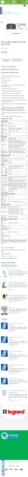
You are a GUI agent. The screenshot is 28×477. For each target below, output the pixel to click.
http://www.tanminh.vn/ (11, 256)
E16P (10, 307)
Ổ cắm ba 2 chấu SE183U (15, 270)
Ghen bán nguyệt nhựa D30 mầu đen (17, 295)
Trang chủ (3, 12)
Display (9, 12)
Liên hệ (19, 3)
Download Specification (6, 80)
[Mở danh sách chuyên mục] (26, 1)
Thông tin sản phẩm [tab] (8, 66)
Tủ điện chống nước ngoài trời (16, 378)
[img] (8, 2)
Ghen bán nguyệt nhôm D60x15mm (17, 282)
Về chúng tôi (8, 3)
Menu (27, 3)
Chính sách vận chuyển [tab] (10, 72)
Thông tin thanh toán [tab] (9, 69)
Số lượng (4, 52)
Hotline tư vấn (17, 60)
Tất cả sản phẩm (14, 3)
